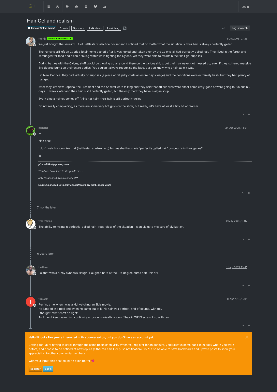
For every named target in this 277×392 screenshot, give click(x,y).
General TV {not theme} (43, 28)
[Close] (247, 337)
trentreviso (45, 220)
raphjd (42, 38)
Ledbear (43, 267)
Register (35, 368)
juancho (43, 127)
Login (48, 368)
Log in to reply (240, 28)
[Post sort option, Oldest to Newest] (224, 28)
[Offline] (32, 41)
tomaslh (43, 298)
